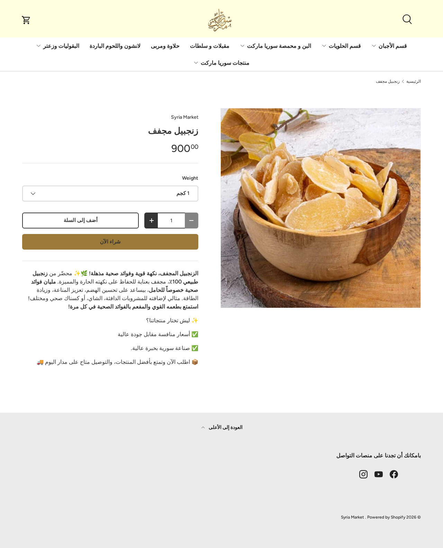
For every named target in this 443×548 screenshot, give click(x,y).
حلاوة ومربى (165, 46)
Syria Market (184, 117)
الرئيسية (413, 81)
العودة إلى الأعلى (225, 427)
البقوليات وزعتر (61, 46)
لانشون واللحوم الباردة (115, 46)
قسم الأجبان (393, 46)
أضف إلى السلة (81, 220)
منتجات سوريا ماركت (225, 63)
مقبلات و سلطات (209, 46)
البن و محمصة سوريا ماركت (279, 46)
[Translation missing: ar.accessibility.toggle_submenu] (374, 46)
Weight (190, 178)
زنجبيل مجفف (388, 81)
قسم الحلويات (345, 46)
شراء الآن (110, 242)
